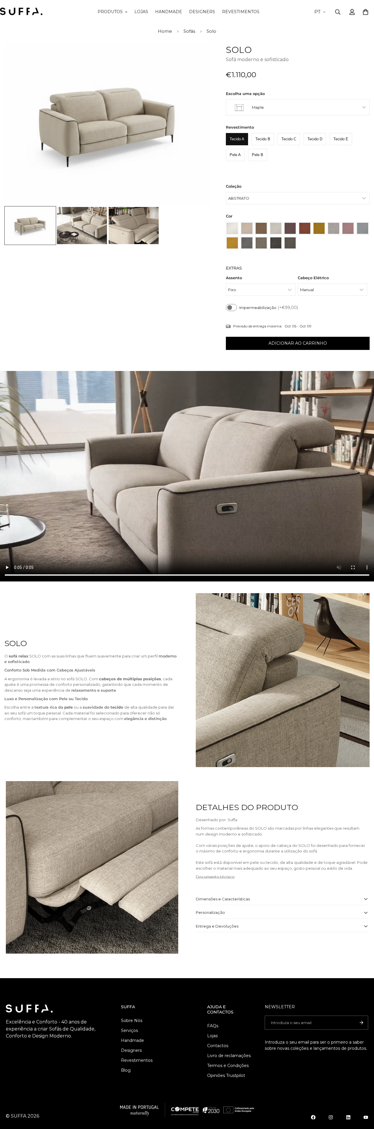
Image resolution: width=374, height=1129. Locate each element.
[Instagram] (330, 1117)
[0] (365, 12)
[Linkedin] (348, 1117)
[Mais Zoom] (198, 56)
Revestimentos (240, 11)
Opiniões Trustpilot (226, 1075)
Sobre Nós (131, 1020)
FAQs (212, 1025)
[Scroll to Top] (362, 1097)
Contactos (217, 1045)
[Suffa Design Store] (21, 12)
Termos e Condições (228, 1065)
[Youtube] (365, 1117)
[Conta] (352, 12)
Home (165, 31)
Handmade (168, 11)
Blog (126, 1070)
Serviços (129, 1030)
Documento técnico (215, 876)
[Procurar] (337, 12)
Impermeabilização (268, 307)
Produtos (110, 11)
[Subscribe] (361, 1023)
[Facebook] (313, 1117)
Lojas (141, 11)
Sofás (189, 31)
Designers (202, 11)
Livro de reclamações (229, 1055)
